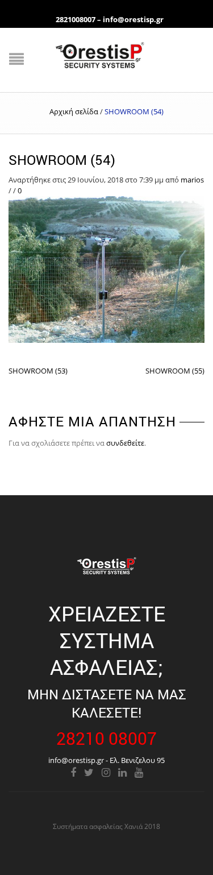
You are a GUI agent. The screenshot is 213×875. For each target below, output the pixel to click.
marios (192, 180)
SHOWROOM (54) (62, 160)
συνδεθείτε (125, 443)
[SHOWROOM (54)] (106, 268)
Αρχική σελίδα (73, 111)
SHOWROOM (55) (174, 371)
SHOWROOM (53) (38, 371)
